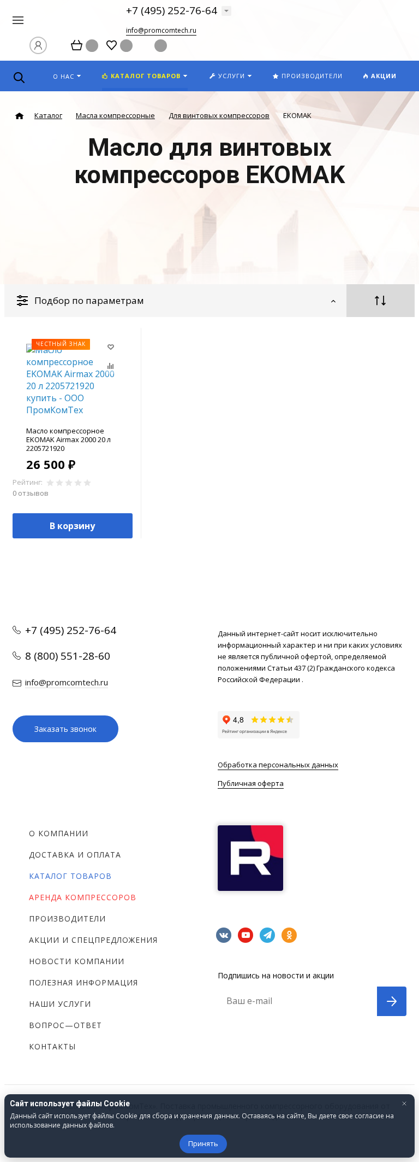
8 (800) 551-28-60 (67, 656)
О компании (58, 833)
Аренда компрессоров (82, 897)
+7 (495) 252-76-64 (171, 10)
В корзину (72, 526)
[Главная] (19, 116)
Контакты (52, 1046)
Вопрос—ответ (65, 1025)
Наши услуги (60, 1004)
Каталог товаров (70, 876)
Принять (203, 1143)
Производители (67, 918)
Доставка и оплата (75, 854)
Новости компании (76, 961)
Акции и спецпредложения (93, 940)
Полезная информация (83, 982)
